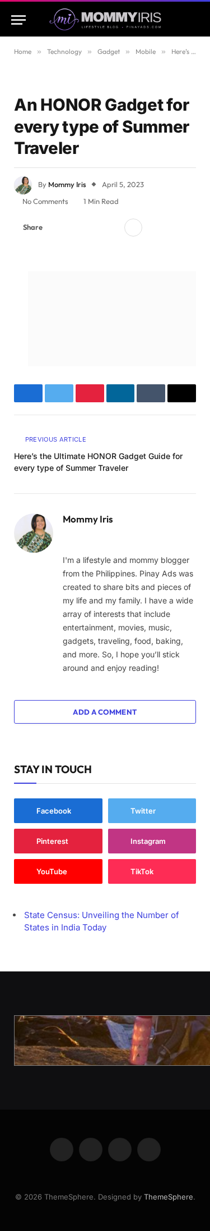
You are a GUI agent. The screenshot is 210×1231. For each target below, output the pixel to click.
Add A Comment (105, 711)
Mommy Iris (67, 184)
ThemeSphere (168, 1196)
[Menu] (18, 20)
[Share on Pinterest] (93, 228)
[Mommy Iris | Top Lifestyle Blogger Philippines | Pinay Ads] (105, 20)
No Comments (45, 201)
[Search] (194, 20)
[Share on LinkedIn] (111, 228)
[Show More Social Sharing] (133, 228)
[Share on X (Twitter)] (75, 228)
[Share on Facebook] (57, 228)
